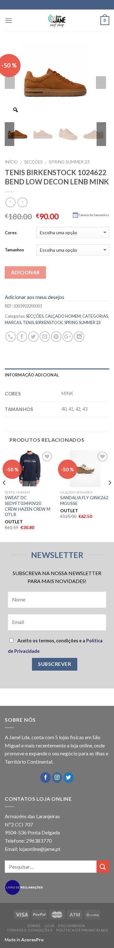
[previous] (4, 495)
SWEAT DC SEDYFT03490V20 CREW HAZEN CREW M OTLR (27, 506)
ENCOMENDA (71, 925)
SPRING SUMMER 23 (69, 161)
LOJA (49, 925)
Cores (11, 232)
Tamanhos (14, 249)
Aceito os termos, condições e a (55, 646)
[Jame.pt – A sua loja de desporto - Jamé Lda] (57, 21)
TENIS (28, 322)
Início (11, 161)
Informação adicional (32, 374)
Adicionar (25, 272)
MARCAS (13, 322)
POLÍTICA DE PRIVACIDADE (82, 930)
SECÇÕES (33, 161)
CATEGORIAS (95, 316)
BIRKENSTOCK (49, 322)
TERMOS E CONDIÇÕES (29, 930)
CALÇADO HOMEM (63, 316)
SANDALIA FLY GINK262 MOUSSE (84, 500)
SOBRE (34, 925)
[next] (109, 495)
